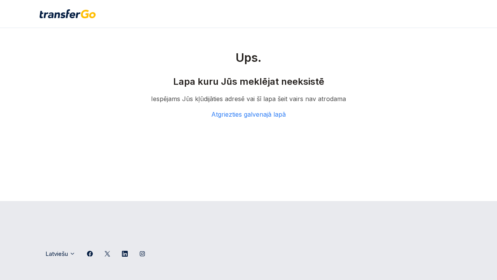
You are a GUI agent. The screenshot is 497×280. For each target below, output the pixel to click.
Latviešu (57, 253)
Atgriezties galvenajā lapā (248, 114)
